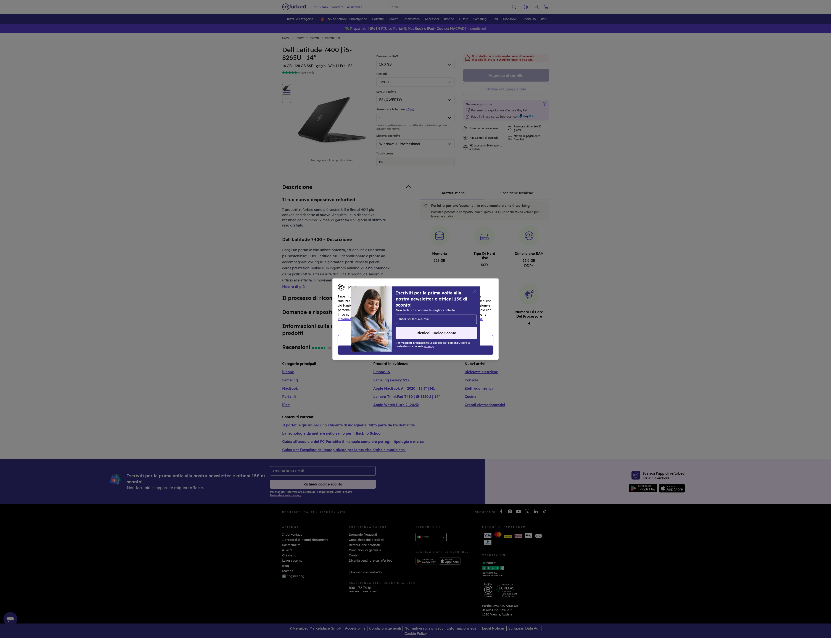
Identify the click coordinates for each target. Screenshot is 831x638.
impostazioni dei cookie (414, 315)
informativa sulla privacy (356, 319)
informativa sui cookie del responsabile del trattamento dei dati (435, 319)
